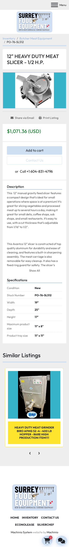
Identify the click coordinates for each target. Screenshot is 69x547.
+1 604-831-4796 (40, 171)
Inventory (30, 517)
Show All (34, 270)
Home (14, 517)
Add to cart (34, 150)
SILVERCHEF (45, 524)
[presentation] (30, 452)
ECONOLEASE (24, 524)
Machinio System (21, 532)
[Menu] (54, 5)
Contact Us (34, 160)
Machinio (52, 532)
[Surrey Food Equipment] (34, 497)
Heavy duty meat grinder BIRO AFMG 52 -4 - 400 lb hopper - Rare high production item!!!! (34, 432)
